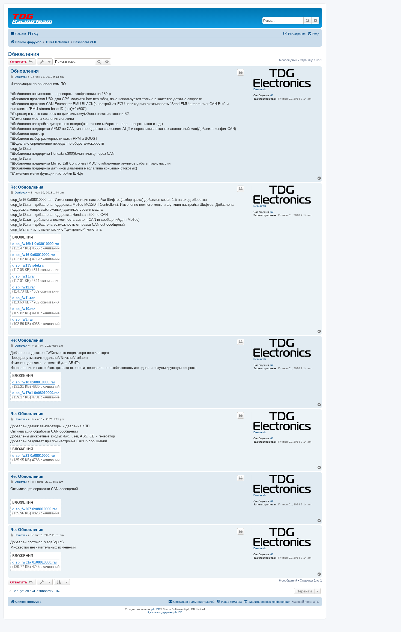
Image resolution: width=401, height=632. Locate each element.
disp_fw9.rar (22, 319)
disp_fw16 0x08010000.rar (33, 255)
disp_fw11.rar (23, 298)
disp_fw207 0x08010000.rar (34, 509)
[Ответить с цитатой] (240, 72)
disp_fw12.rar (23, 287)
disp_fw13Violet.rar (28, 265)
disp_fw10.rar (23, 309)
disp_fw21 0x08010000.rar (33, 456)
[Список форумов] (32, 17)
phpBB (155, 609)
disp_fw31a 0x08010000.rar (34, 562)
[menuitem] (32, 34)
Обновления (23, 54)
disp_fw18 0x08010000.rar (33, 382)
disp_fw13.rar (23, 276)
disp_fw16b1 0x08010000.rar (35, 244)
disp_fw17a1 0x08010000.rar (35, 393)
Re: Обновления (26, 187)
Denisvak (259, 89)
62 (272, 95)
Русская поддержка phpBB (165, 612)
